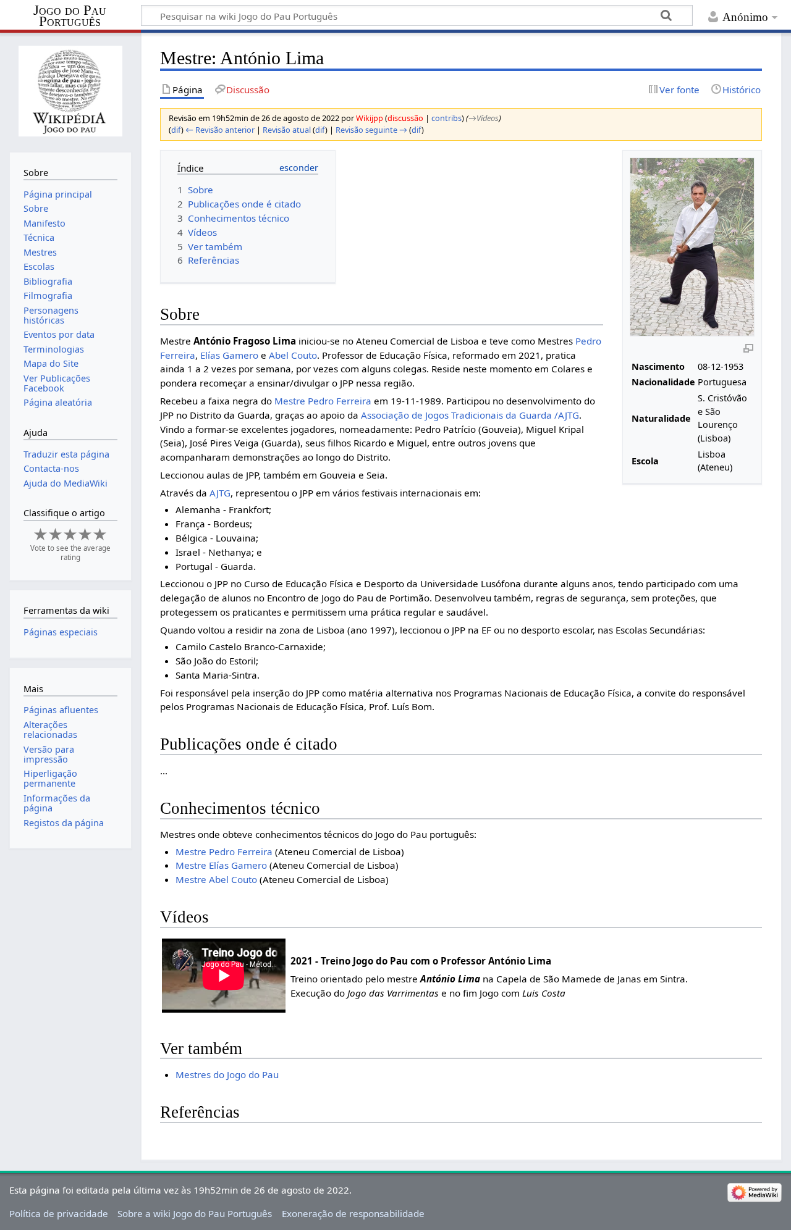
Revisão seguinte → (371, 129)
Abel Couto (293, 355)
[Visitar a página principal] (70, 91)
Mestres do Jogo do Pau (227, 1074)
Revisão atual (287, 129)
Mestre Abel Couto (216, 879)
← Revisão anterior (220, 129)
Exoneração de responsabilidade (353, 1213)
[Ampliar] (748, 347)
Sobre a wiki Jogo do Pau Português (194, 1213)
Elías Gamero (229, 355)
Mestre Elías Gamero (221, 865)
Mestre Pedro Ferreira (322, 401)
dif (176, 129)
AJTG (220, 493)
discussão (405, 117)
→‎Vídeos (483, 117)
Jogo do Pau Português (69, 16)
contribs (446, 117)
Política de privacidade (58, 1213)
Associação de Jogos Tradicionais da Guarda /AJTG (470, 415)
